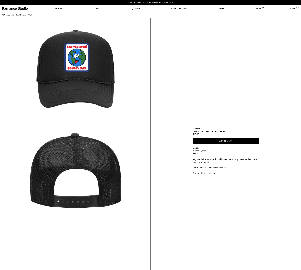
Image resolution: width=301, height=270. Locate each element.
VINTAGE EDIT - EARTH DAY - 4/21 (17, 14)
